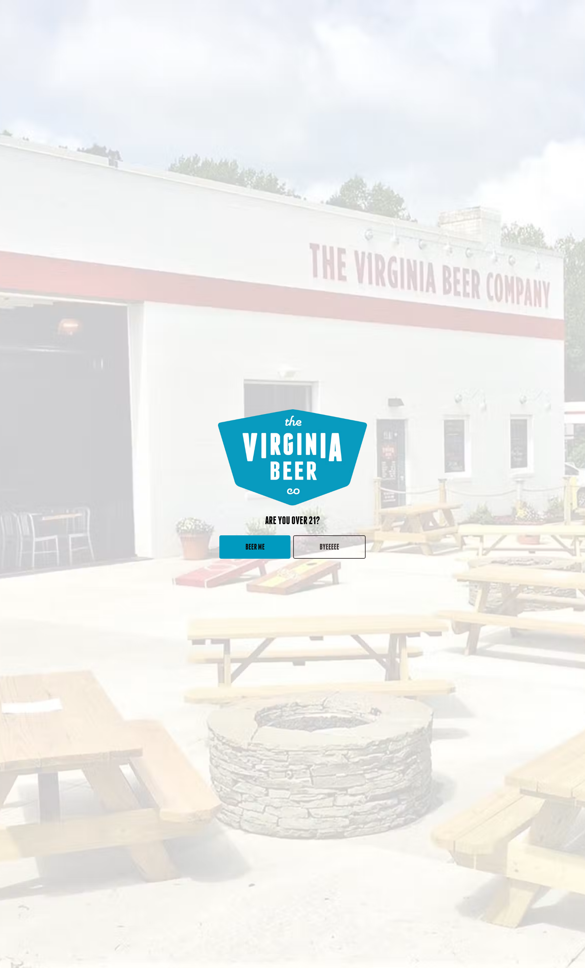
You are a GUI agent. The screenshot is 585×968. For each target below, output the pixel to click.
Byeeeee (329, 547)
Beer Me (255, 547)
